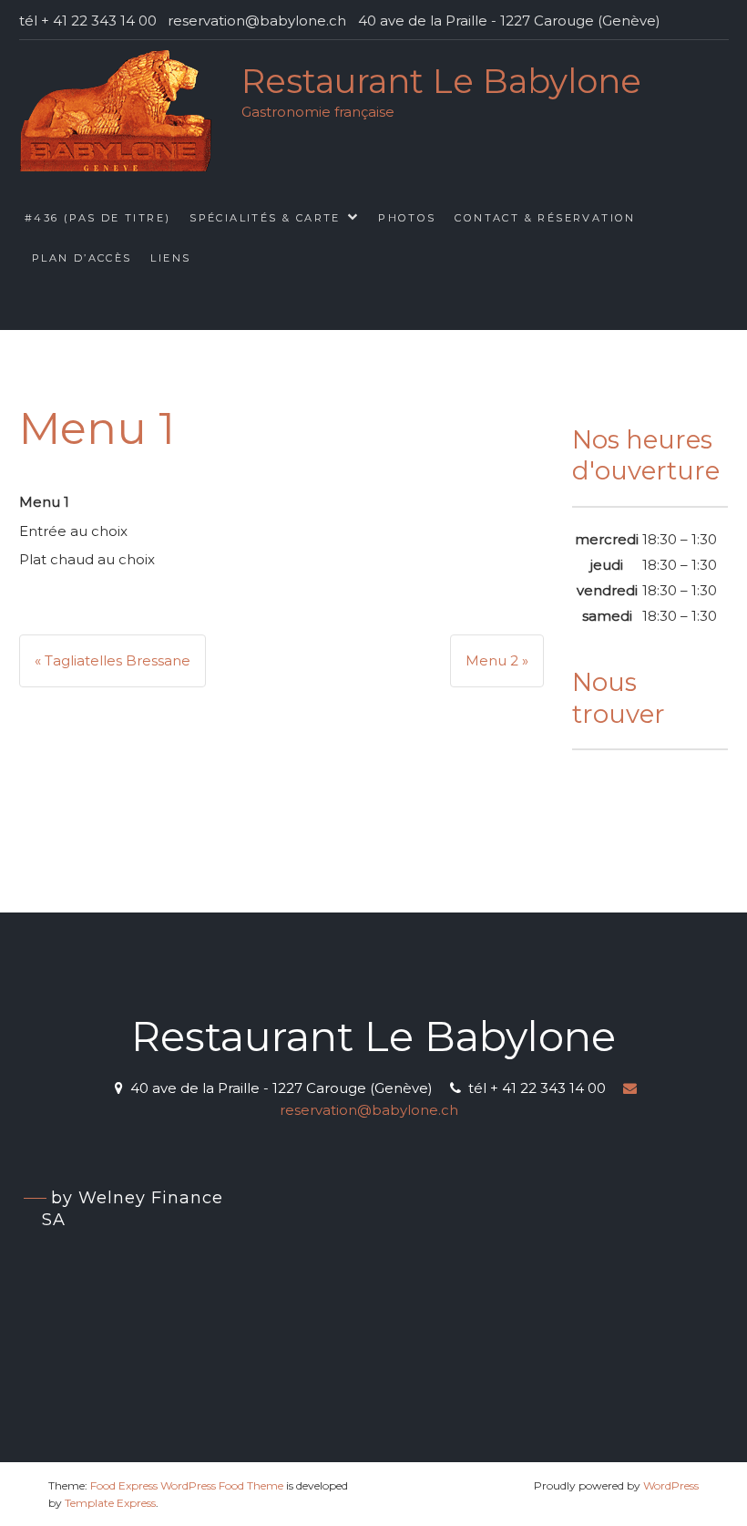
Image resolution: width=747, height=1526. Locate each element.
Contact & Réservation (545, 217)
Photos (406, 217)
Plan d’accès (82, 258)
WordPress (671, 1485)
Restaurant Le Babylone (441, 80)
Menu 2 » (497, 660)
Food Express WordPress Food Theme (186, 1485)
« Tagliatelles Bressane (112, 660)
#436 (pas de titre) (98, 217)
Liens (170, 258)
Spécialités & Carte (265, 217)
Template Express (110, 1503)
